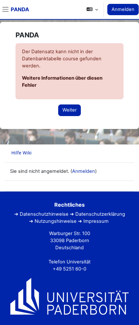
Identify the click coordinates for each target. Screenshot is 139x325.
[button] (92, 9)
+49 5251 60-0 (69, 269)
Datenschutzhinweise (44, 214)
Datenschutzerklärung (100, 214)
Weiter (69, 110)
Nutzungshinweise (56, 221)
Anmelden (123, 9)
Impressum (96, 221)
